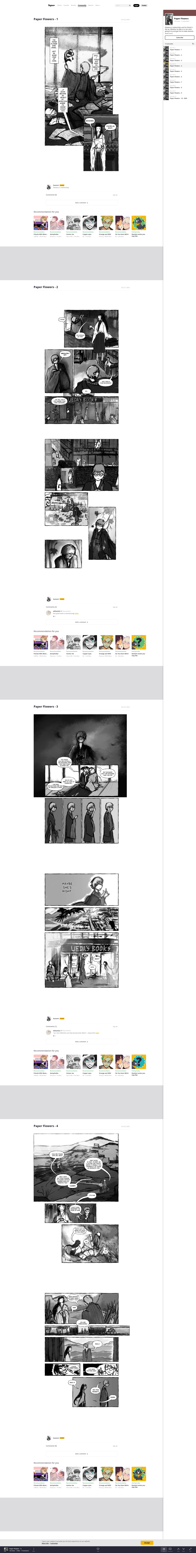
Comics (66, 5)
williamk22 (56, 611)
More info (45, 1543)
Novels (73, 5)
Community (82, 5)
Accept (147, 1543)
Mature (90, 5)
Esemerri (56, 185)
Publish (144, 5)
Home (59, 5)
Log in (136, 5)
